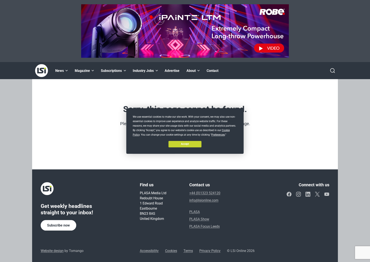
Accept (185, 143)
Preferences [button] (218, 134)
